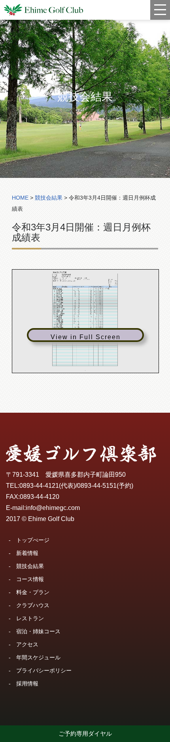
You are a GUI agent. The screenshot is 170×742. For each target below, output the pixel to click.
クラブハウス (32, 605)
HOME (20, 197)
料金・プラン (32, 592)
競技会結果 (30, 566)
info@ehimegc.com (53, 507)
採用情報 (27, 683)
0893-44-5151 (97, 485)
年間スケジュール (38, 657)
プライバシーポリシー (44, 670)
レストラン (30, 618)
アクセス (27, 644)
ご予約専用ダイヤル (85, 733)
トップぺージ (32, 540)
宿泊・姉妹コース (38, 631)
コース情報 (30, 579)
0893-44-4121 (39, 485)
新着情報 (27, 553)
